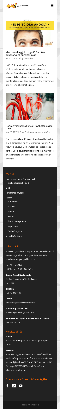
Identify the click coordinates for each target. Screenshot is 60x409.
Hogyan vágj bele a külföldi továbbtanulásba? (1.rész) (29, 127)
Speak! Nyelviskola (30, 404)
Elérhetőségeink (15, 231)
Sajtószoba (13, 226)
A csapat (12, 206)
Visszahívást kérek (14, 236)
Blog (21, 58)
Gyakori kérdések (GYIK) (18, 183)
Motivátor (28, 58)
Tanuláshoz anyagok (15, 192)
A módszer (13, 201)
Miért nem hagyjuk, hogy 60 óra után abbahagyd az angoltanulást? (25, 53)
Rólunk (9, 197)
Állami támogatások (17, 221)
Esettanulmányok (33, 132)
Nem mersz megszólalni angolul (20, 179)
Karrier (11, 216)
